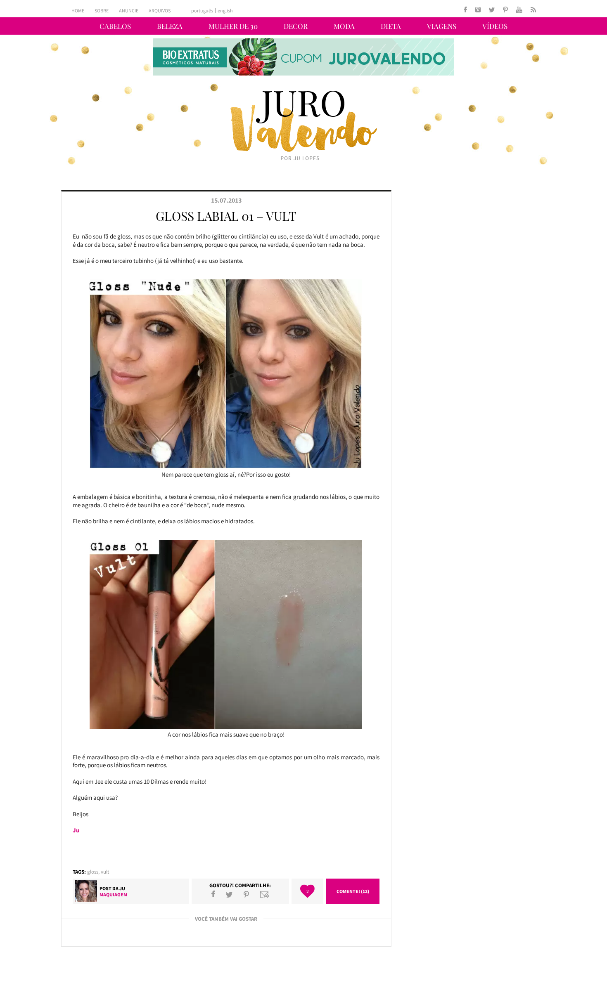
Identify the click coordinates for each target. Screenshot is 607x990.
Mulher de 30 (233, 26)
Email (264, 894)
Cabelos (115, 26)
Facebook (213, 894)
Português (202, 10)
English (225, 10)
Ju (122, 888)
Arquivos (160, 10)
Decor (296, 26)
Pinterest (246, 894)
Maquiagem (113, 894)
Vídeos (494, 26)
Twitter (229, 894)
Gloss (92, 871)
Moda (344, 26)
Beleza (170, 26)
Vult (105, 871)
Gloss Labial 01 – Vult (226, 216)
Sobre (102, 10)
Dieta (391, 26)
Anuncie (128, 10)
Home (77, 10)
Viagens (441, 26)
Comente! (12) (353, 891)
